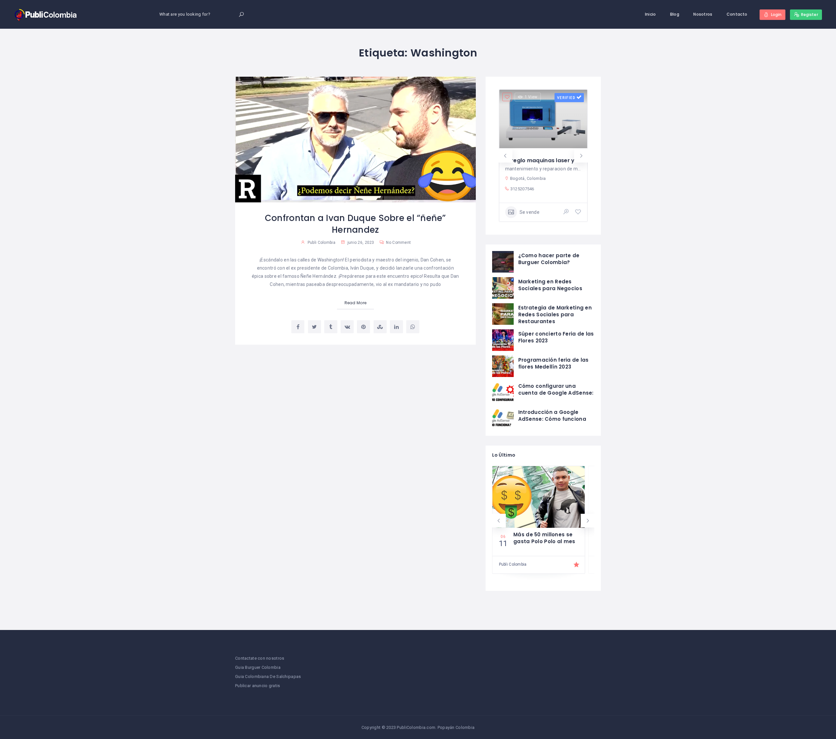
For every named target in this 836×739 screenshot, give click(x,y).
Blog (674, 14)
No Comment (398, 242)
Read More (356, 303)
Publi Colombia (321, 242)
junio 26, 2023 (360, 242)
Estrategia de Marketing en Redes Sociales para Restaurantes (555, 314)
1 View (531, 97)
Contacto (737, 14)
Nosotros (702, 14)
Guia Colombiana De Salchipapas (268, 676)
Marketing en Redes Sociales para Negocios (550, 285)
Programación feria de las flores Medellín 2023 (553, 363)
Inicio (650, 14)
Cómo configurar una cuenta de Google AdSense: (556, 389)
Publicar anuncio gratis (257, 685)
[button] (505, 156)
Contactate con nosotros (259, 658)
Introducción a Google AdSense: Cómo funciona (552, 415)
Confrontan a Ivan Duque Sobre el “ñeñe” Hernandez (355, 224)
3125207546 (522, 188)
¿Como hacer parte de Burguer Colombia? (549, 259)
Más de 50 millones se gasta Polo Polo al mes (544, 538)
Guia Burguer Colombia (258, 667)
